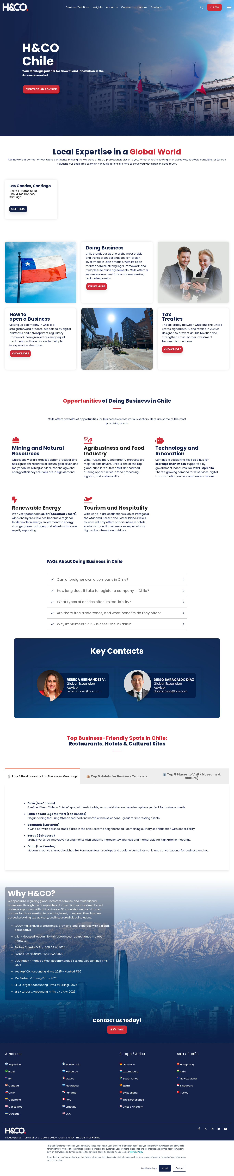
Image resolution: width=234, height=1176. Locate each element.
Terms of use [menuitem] (31, 1137)
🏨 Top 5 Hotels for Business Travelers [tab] (116, 776)
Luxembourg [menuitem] (130, 1071)
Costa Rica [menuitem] (15, 1106)
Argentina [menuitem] (14, 1064)
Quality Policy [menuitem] (66, 1137)
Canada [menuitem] (13, 1085)
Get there (18, 209)
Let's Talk (117, 1029)
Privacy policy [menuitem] (13, 1137)
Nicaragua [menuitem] (72, 1085)
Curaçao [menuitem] (14, 1113)
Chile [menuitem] (11, 1092)
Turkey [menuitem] (183, 1092)
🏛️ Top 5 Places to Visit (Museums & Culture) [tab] (192, 776)
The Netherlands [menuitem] (133, 1099)
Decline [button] (179, 1168)
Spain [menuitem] (126, 1085)
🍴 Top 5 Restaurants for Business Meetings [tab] (42, 776)
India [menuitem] (182, 1071)
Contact (156, 7)
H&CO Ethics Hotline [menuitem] (88, 1137)
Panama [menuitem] (70, 1092)
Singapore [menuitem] (186, 1085)
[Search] (201, 7)
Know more (96, 286)
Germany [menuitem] (128, 1064)
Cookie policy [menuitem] (49, 1137)
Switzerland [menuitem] (130, 1092)
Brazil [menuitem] (11, 1071)
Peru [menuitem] (68, 1099)
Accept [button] (165, 1168)
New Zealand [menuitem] (188, 1078)
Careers (126, 7)
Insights (98, 7)
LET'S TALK (214, 7)
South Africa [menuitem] (130, 1078)
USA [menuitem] (68, 1113)
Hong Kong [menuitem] (186, 1064)
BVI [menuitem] (10, 1078)
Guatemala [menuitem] (72, 1064)
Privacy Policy (136, 1151)
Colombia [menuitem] (14, 1099)
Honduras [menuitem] (71, 1071)
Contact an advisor (41, 89)
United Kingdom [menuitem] (132, 1106)
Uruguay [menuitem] (70, 1106)
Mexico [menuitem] (69, 1078)
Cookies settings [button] (149, 1168)
